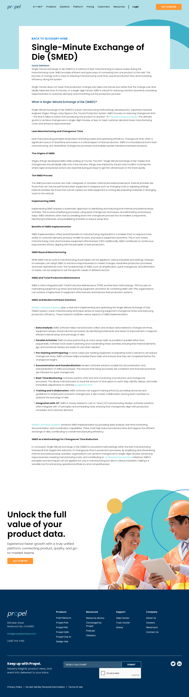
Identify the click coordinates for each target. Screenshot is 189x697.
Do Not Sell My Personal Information (45, 687)
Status (119, 627)
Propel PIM (62, 627)
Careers (150, 622)
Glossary (91, 635)
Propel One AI (63, 636)
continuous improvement (118, 457)
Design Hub (62, 641)
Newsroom (152, 627)
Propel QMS (62, 632)
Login (136, 6)
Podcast (90, 630)
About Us (151, 618)
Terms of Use (75, 687)
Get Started (168, 6)
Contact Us (152, 632)
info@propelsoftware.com (21, 633)
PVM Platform (63, 618)
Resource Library (95, 618)
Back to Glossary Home (50, 38)
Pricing (90, 6)
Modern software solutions (46, 307)
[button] (37, 7)
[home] (14, 7)
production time (83, 385)
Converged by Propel (94, 624)
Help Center (122, 618)
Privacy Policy (14, 687)
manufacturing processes (123, 116)
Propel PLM (62, 622)
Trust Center (123, 622)
